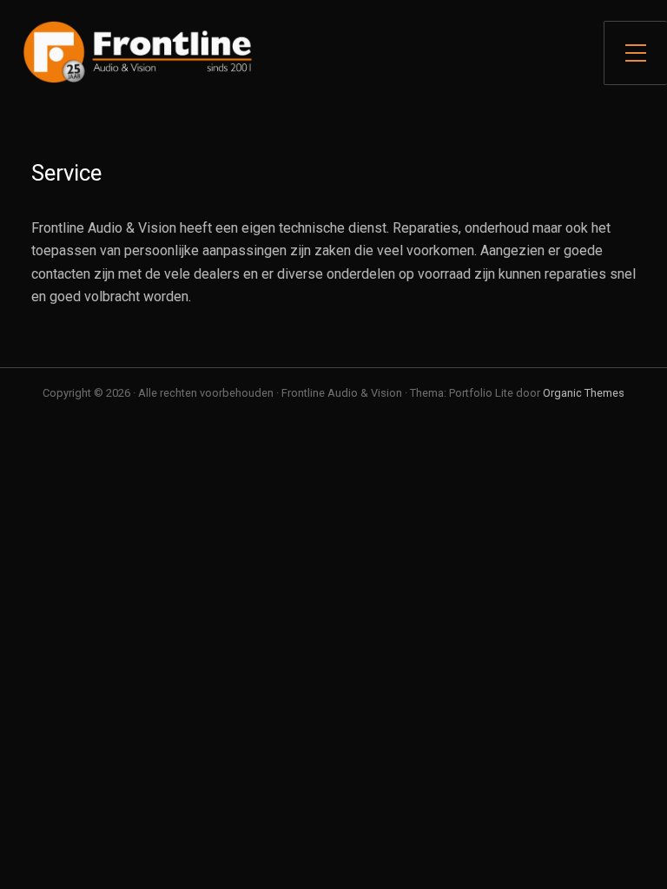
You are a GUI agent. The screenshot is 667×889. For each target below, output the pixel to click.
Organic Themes (583, 392)
